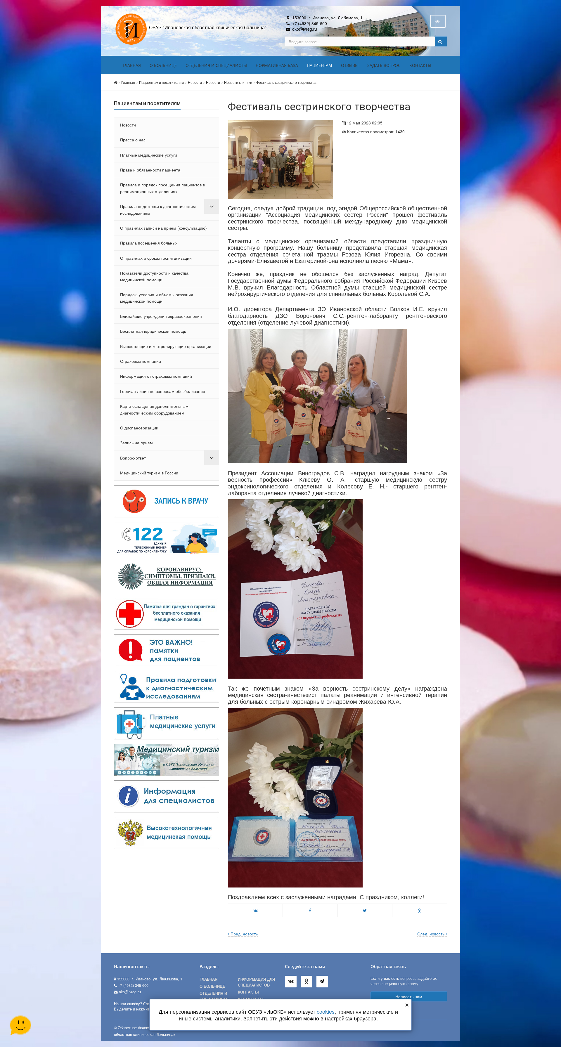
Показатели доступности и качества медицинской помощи (154, 276)
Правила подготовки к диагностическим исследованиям (158, 209)
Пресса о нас (133, 140)
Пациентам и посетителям (161, 82)
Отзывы (350, 65)
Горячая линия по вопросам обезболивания (162, 391)
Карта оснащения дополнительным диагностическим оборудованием (154, 409)
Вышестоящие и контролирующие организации (165, 346)
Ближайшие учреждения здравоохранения (161, 316)
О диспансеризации (139, 428)
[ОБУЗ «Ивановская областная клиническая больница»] (131, 28)
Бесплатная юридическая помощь (153, 331)
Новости (195, 82)
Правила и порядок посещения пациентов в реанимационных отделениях (162, 188)
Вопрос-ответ (133, 458)
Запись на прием (136, 443)
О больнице (163, 65)
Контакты (420, 65)
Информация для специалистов (256, 982)
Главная (132, 65)
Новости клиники (238, 82)
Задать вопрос (384, 65)
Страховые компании (140, 361)
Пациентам (319, 65)
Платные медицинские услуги (148, 155)
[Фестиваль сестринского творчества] (280, 159)
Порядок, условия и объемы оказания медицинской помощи (156, 298)
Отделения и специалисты (216, 65)
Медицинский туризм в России (149, 473)
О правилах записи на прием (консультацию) (163, 228)
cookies (326, 1011)
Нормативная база (277, 65)
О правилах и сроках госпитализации (156, 258)
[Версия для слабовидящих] (438, 21)
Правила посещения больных (148, 243)
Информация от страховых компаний (156, 376)
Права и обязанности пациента (150, 170)
